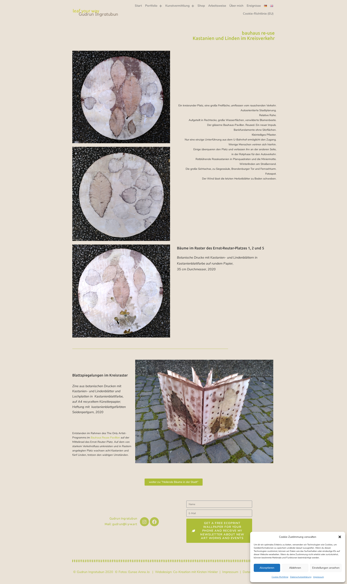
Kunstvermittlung (177, 6)
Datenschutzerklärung (300, 577)
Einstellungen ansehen (326, 568)
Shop (201, 6)
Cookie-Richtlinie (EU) (258, 14)
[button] (340, 537)
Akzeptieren (267, 568)
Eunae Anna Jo (139, 572)
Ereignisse (254, 6)
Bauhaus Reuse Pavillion (105, 437)
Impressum (318, 577)
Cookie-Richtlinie (280, 577)
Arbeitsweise (217, 6)
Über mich (236, 6)
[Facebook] (154, 521)
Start (138, 6)
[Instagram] (144, 521)
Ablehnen (295, 568)
